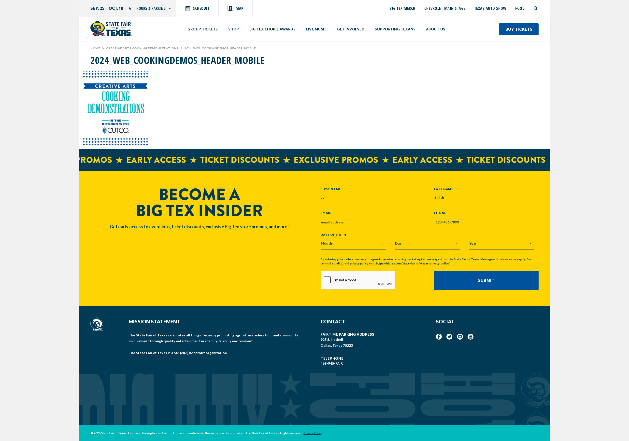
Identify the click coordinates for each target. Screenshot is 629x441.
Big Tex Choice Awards (272, 29)
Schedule (201, 8)
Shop (233, 29)
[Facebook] (439, 337)
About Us (435, 29)
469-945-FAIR (332, 363)
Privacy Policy (312, 433)
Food (520, 8)
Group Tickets (202, 29)
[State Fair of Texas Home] (111, 28)
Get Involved (350, 29)
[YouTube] (470, 337)
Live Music (316, 29)
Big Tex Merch (402, 8)
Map (239, 8)
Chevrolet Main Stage (444, 8)
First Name (331, 189)
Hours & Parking (151, 8)
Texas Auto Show (490, 8)
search (536, 8)
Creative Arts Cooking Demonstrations (142, 48)
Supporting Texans (395, 29)
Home (95, 48)
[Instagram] (460, 337)
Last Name (443, 189)
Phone (440, 212)
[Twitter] (449, 337)
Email (326, 212)
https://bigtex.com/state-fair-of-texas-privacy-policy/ (413, 263)
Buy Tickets (518, 29)
